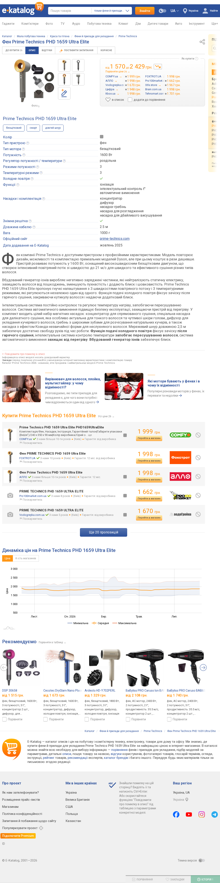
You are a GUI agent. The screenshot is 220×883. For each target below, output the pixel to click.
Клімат (123, 23)
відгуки (116, 754)
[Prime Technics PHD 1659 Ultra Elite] (64, 65)
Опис (32, 50)
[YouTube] (189, 814)
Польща (72, 814)
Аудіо (76, 23)
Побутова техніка (99, 23)
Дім (138, 23)
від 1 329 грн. (95, 695)
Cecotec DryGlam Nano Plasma (64, 690)
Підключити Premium (18, 835)
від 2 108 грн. (136, 695)
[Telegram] (214, 814)
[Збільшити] (34, 80)
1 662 (149, 491)
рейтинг (48, 758)
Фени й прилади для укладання (94, 36)
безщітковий (13, 127)
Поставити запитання (79, 50)
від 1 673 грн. (54, 695)
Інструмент (197, 23)
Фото (49, 23)
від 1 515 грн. (13, 695)
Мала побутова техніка (31, 36)
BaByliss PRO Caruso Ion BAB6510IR (150, 690)
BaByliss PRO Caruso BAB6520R (189, 690)
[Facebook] (176, 814)
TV (62, 23)
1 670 (149, 511)
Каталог (7, 36)
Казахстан (73, 821)
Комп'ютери (29, 23)
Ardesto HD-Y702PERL (100, 690)
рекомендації (78, 758)
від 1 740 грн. (178, 695)
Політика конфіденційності (22, 814)
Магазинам (10, 807)
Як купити (188, 58)
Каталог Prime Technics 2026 (19, 363)
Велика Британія (78, 800)
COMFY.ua (25, 439)
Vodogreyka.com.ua (31, 514)
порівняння (119, 750)
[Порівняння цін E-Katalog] (23, 10)
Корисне (106, 50)
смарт (33, 127)
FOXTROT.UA (27, 458)
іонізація (107, 184)
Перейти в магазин (149, 438)
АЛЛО (23, 477)
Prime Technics (128, 36)
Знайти (144, 10)
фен (103, 143)
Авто (178, 23)
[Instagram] (202, 814)
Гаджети (8, 23)
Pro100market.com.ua (32, 496)
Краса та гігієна (59, 36)
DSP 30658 (9, 690)
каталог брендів (116, 758)
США (69, 807)
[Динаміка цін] (158, 66)
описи (66, 754)
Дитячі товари (158, 23)
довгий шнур (53, 127)
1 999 (149, 431)
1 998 (149, 454)
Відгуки (47, 50)
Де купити (13, 50)
